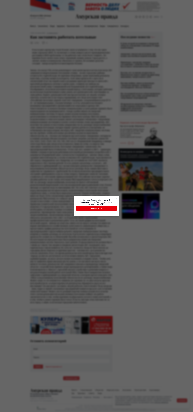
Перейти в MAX (97, 208)
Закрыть (96, 213)
